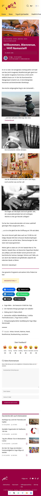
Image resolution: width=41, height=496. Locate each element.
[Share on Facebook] (10, 493)
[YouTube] (32, 478)
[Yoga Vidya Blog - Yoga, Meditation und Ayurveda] (10, 6)
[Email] (27, 493)
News (25, 38)
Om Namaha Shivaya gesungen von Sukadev (18, 309)
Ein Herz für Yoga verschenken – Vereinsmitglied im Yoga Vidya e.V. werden (13, 450)
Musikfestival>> (10, 281)
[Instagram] (35, 478)
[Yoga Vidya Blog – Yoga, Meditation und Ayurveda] (4, 479)
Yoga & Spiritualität (9, 40)
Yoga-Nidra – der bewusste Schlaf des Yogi (18, 305)
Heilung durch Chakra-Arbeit (13, 312)
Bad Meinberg (7, 38)
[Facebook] (30, 478)
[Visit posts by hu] (5, 58)
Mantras (20, 38)
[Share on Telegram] (22, 493)
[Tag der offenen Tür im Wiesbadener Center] (34, 441)
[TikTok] (38, 478)
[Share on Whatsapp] (18, 493)
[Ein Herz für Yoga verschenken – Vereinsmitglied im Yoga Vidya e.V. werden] (34, 450)
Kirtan (12, 331)
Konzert (17, 331)
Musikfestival (6, 334)
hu (11, 57)
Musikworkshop (16, 334)
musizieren (24, 334)
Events (15, 38)
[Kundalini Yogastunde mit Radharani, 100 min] (34, 431)
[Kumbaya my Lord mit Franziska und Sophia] (34, 422)
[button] (3, 6)
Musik (28, 331)
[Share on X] (14, 493)
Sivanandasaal (9, 120)
